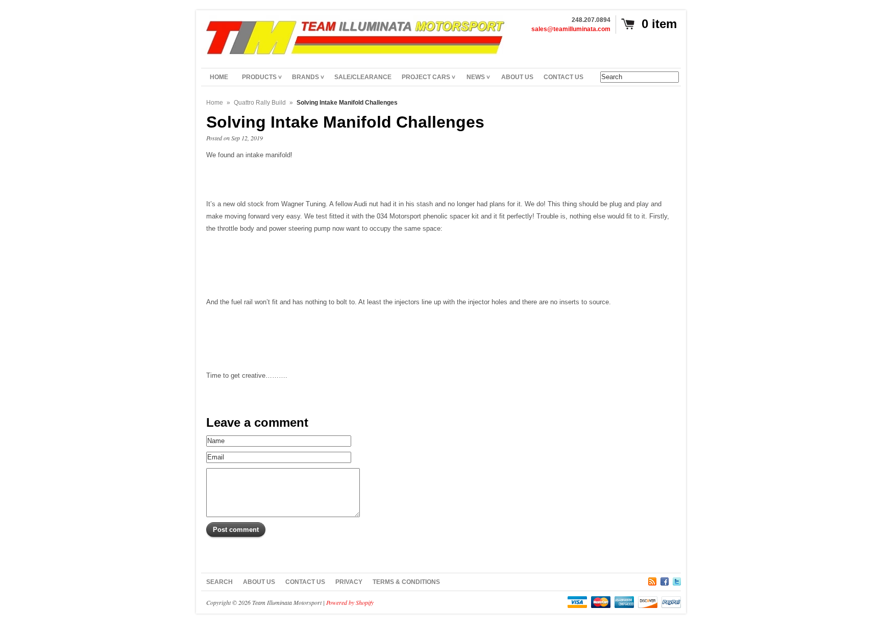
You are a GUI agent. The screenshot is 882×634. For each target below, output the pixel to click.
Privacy (348, 582)
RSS (652, 580)
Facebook (664, 580)
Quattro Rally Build (260, 102)
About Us (259, 582)
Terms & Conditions (406, 582)
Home (214, 102)
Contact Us (305, 582)
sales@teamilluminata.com (570, 29)
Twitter (677, 580)
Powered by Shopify (350, 602)
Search (219, 582)
